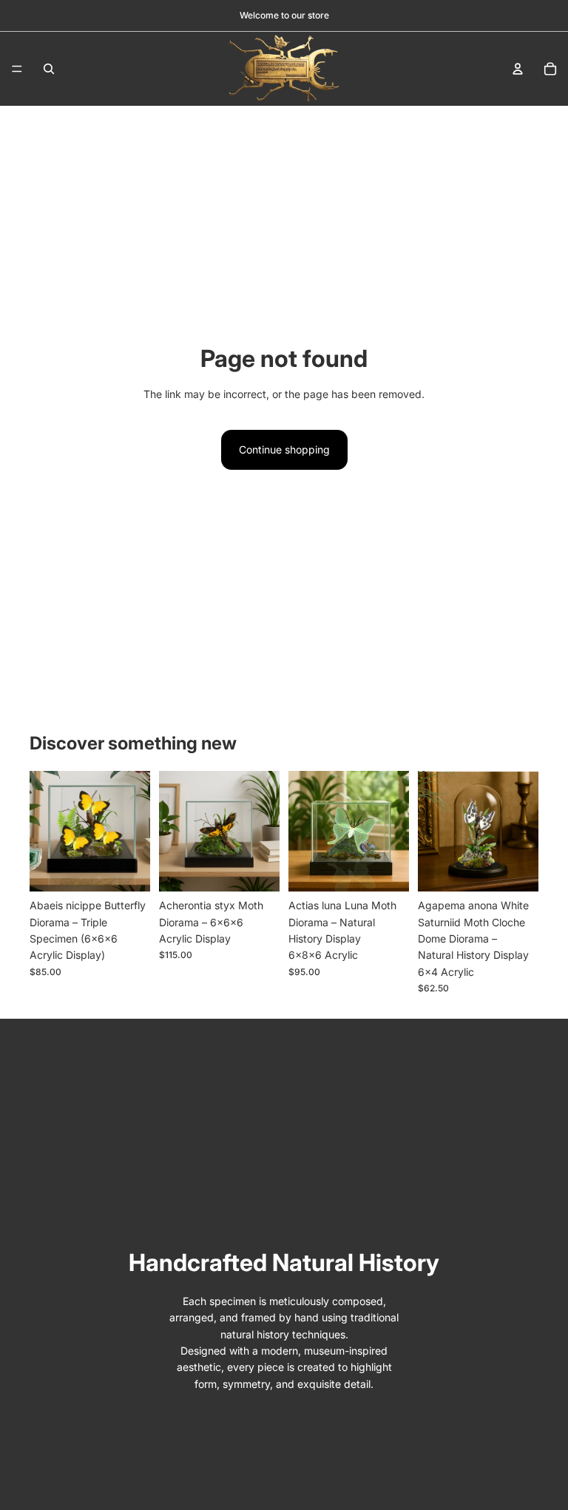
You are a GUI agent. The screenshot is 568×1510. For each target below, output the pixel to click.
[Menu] (17, 69)
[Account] (517, 69)
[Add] (127, 868)
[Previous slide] (46, 831)
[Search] (49, 69)
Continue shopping (284, 449)
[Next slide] (134, 831)
